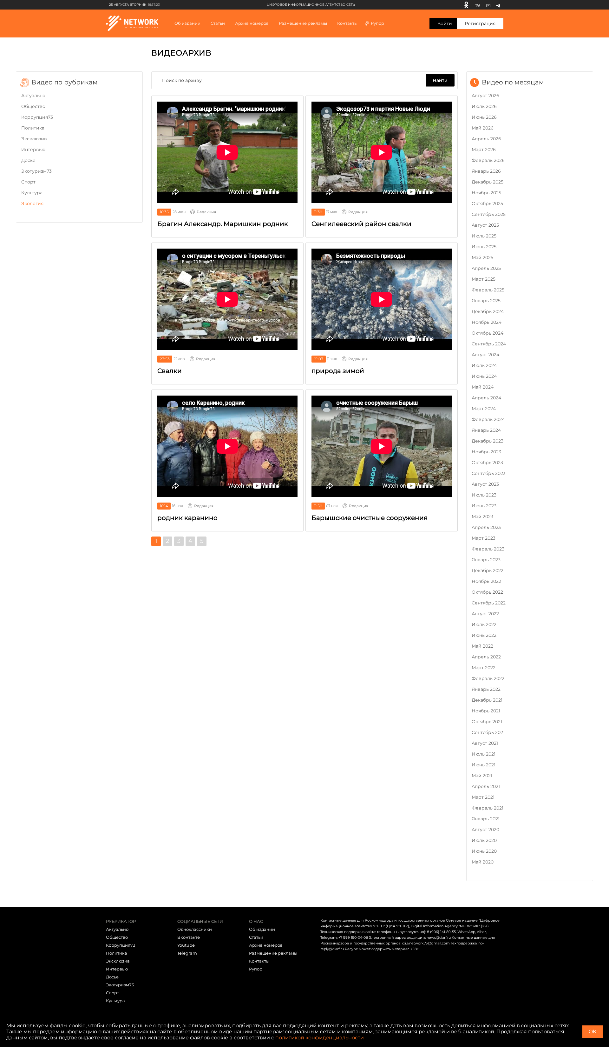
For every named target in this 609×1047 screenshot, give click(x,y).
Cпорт (28, 182)
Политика (32, 128)
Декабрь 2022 (487, 570)
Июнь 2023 (484, 506)
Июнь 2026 (484, 117)
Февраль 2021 (487, 808)
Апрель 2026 (486, 139)
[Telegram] (498, 5)
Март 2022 (483, 667)
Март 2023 (483, 538)
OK (592, 1032)
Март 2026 (484, 149)
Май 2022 (482, 646)
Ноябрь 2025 (486, 193)
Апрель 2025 (486, 268)
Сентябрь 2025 (489, 214)
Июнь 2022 (484, 635)
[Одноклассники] (466, 5)
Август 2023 (485, 484)
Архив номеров (266, 945)
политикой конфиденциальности (319, 1038)
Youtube (186, 945)
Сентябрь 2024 (489, 344)
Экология (32, 203)
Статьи (256, 937)
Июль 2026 (484, 106)
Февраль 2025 (488, 290)
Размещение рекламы (303, 23)
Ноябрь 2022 (486, 581)
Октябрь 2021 (487, 721)
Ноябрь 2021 (486, 711)
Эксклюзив (34, 139)
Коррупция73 (37, 117)
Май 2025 (482, 257)
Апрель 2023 (486, 527)
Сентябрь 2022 (489, 603)
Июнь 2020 (484, 851)
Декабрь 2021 (487, 700)
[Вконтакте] (478, 5)
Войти (444, 23)
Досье (28, 160)
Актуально (33, 95)
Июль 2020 (484, 840)
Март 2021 (483, 797)
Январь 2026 (486, 171)
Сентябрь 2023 (489, 473)
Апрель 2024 (486, 398)
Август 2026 (485, 95)
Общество (33, 106)
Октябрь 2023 (487, 462)
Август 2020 (485, 829)
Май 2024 (483, 387)
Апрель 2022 (486, 657)
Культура (32, 193)
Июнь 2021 (483, 765)
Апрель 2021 (486, 786)
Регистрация (480, 23)
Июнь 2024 (484, 376)
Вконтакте (188, 937)
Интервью (33, 149)
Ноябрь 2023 (486, 452)
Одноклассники (194, 929)
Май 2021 (482, 775)
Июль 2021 (483, 754)
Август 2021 (485, 743)
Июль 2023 (484, 495)
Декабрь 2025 (487, 182)
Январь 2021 (486, 819)
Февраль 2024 (488, 419)
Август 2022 (485, 614)
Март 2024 (484, 408)
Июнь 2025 (484, 247)
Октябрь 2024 (487, 333)
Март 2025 (483, 279)
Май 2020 (483, 862)
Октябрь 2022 (487, 592)
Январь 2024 (486, 430)
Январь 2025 (486, 300)
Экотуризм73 (36, 171)
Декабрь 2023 (487, 441)
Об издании (187, 23)
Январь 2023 (486, 560)
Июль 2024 (484, 365)
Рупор (377, 23)
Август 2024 (485, 354)
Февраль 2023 (488, 549)
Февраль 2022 (488, 678)
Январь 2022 (486, 689)
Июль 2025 (484, 236)
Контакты (347, 23)
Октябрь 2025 (487, 203)
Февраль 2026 (488, 160)
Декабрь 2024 (488, 311)
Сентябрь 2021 (488, 732)
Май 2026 (483, 128)
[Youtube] (488, 5)
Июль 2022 (484, 624)
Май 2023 (482, 516)
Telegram (187, 953)
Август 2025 (485, 225)
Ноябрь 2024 (486, 322)
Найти (440, 80)
